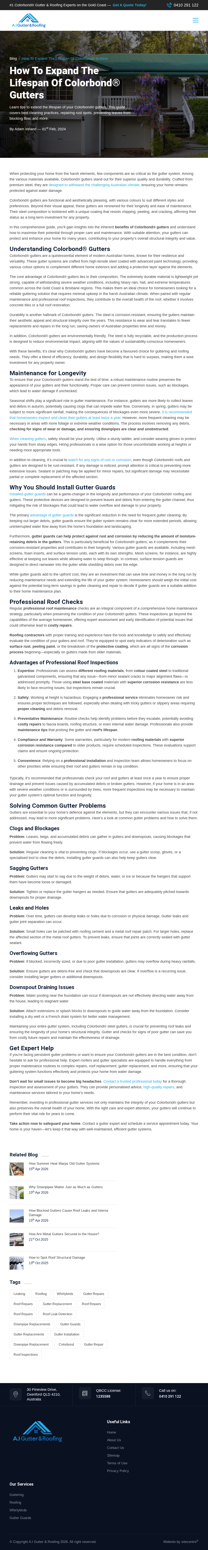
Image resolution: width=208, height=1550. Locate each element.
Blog (13, 59)
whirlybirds (65, 1294)
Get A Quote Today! (129, 5)
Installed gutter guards (28, 494)
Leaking (19, 1294)
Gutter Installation (66, 1334)
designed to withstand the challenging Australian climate (94, 185)
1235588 (103, 1396)
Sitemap (113, 1455)
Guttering (17, 1495)
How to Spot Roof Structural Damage (57, 1257)
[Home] (38, 1431)
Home (111, 1432)
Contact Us (115, 1448)
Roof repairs (23, 1304)
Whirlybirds (18, 1510)
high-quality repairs (158, 1087)
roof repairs (23, 1314)
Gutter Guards (70, 1324)
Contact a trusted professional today (132, 1081)
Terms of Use (117, 1463)
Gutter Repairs (93, 1294)
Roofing (41, 1294)
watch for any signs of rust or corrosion (99, 460)
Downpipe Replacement (31, 1344)
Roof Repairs (91, 1304)
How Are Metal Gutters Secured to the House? (64, 1234)
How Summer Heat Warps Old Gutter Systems (64, 1163)
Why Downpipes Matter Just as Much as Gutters (66, 1187)
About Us (114, 1440)
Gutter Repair (93, 1344)
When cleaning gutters (28, 439)
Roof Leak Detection (57, 1314)
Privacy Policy (118, 1471)
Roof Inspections (26, 1354)
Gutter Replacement (57, 1304)
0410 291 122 (186, 5)
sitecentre (189, 1542)
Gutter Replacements (29, 1334)
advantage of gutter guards (52, 515)
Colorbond (66, 1344)
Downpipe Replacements (32, 1324)
